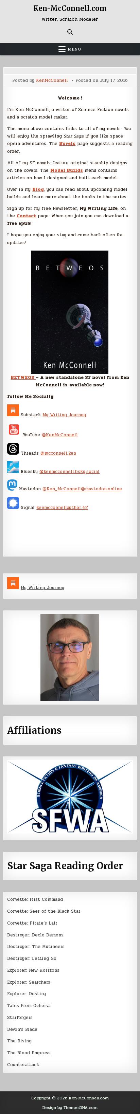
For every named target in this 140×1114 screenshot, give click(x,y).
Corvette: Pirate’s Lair (32, 923)
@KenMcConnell (60, 435)
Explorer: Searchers (28, 982)
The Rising (19, 1041)
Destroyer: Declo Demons (35, 935)
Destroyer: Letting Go (31, 958)
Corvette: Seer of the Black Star (44, 911)
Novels (67, 143)
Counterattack (23, 1064)
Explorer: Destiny (26, 993)
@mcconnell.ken (58, 453)
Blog (38, 189)
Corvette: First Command (35, 899)
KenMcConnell (52, 80)
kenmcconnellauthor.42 (62, 507)
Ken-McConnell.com (70, 8)
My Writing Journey (64, 415)
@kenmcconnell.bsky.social (69, 471)
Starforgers (20, 1017)
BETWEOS (23, 377)
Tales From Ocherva (29, 1005)
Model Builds (66, 170)
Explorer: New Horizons (33, 970)
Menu (74, 49)
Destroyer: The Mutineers (36, 946)
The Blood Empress (29, 1052)
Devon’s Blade (22, 1029)
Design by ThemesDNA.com (70, 1107)
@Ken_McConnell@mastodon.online (82, 489)
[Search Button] (70, 32)
